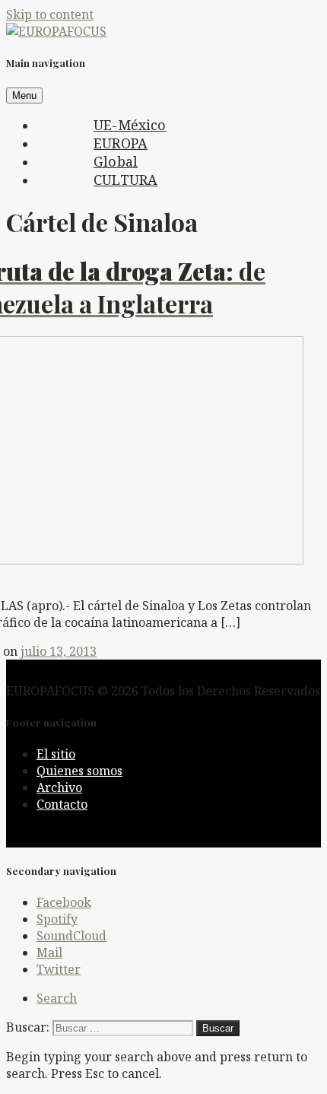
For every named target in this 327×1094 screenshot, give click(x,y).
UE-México (130, 125)
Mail (49, 952)
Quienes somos (79, 770)
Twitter (59, 969)
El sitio (56, 754)
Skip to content (50, 14)
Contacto (62, 804)
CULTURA (125, 179)
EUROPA (121, 143)
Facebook (64, 902)
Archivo (59, 787)
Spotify (57, 919)
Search (57, 998)
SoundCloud (71, 935)
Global (116, 161)
